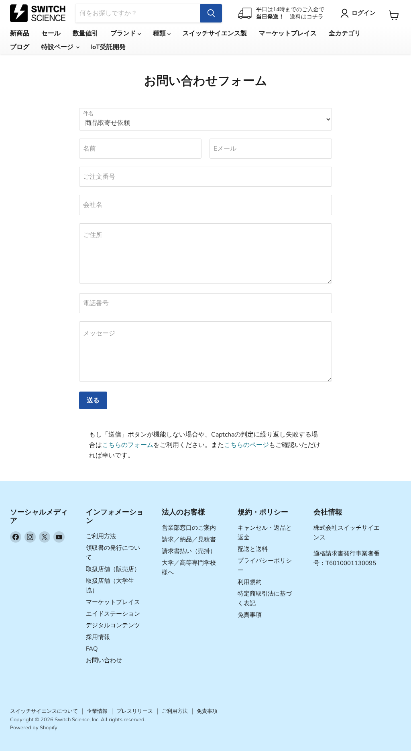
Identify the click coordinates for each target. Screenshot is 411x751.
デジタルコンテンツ (113, 625)
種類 (160, 33)
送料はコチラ (307, 16)
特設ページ (58, 47)
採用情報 (98, 637)
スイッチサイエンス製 (215, 33)
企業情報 (97, 711)
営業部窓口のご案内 (189, 528)
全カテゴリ (345, 33)
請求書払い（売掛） (189, 551)
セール (51, 33)
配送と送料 (253, 549)
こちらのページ (246, 445)
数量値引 (85, 33)
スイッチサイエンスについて (44, 711)
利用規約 (250, 582)
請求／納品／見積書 (189, 539)
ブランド (124, 33)
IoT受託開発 (108, 47)
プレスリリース (134, 711)
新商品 (19, 33)
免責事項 (250, 615)
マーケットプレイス (288, 33)
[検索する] (211, 13)
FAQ (92, 649)
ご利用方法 (101, 536)
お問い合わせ (104, 660)
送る (93, 400)
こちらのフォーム (127, 445)
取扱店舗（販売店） (113, 569)
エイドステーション (113, 614)
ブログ (19, 47)
